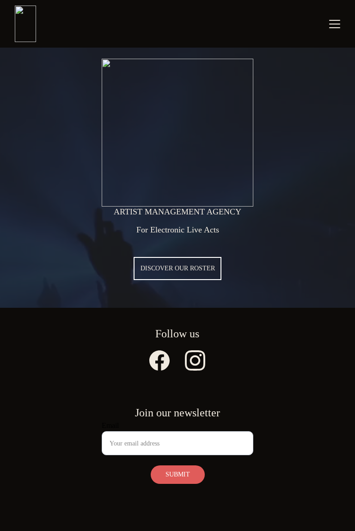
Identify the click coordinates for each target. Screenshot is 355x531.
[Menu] (334, 24)
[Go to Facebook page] (159, 360)
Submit (177, 474)
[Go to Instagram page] (195, 360)
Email (110, 425)
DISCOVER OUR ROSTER (178, 268)
